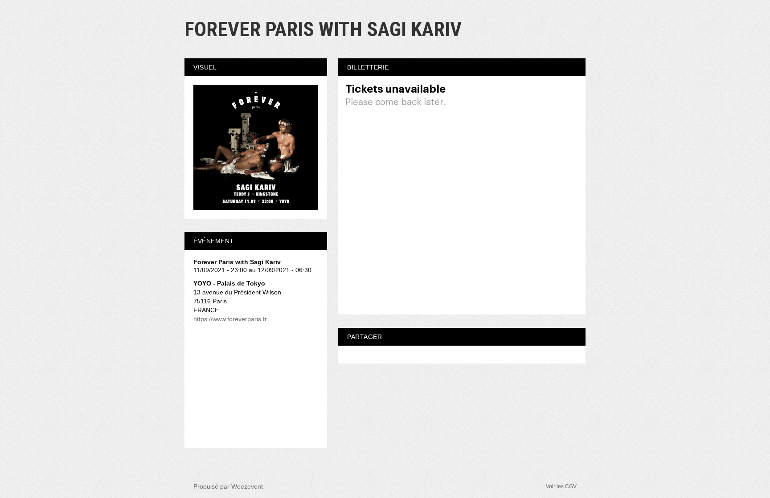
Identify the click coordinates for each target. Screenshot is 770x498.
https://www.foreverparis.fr (230, 318)
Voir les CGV (561, 486)
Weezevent (247, 486)
